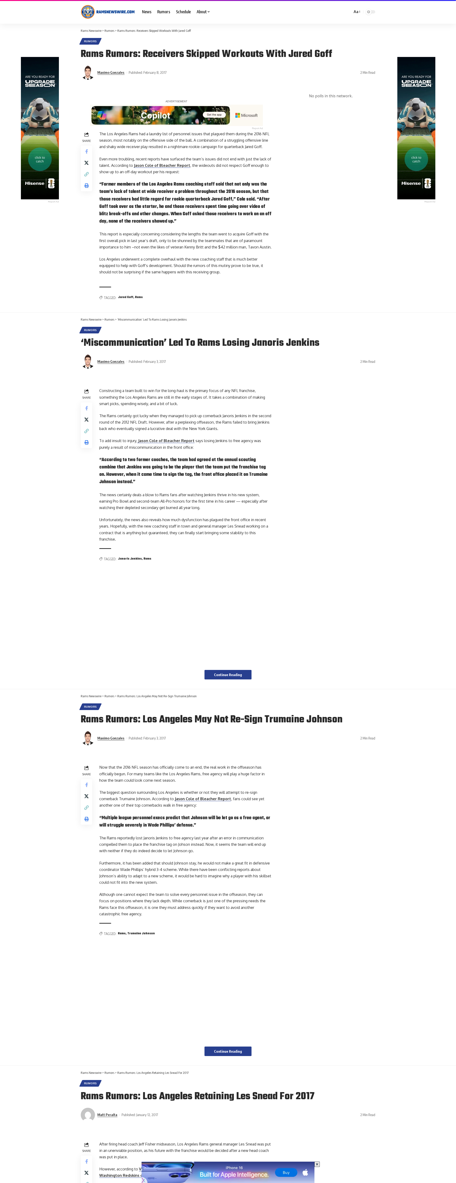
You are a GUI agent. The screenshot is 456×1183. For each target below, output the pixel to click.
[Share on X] (86, 162)
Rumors (90, 41)
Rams (139, 297)
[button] (356, 12)
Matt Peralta (107, 1115)
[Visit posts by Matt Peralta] (88, 1115)
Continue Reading (228, 675)
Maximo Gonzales (110, 72)
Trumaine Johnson (141, 933)
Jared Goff (125, 297)
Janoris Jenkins (130, 558)
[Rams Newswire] (107, 12)
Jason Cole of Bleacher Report (162, 165)
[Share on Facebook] (86, 151)
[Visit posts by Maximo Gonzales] (88, 72)
